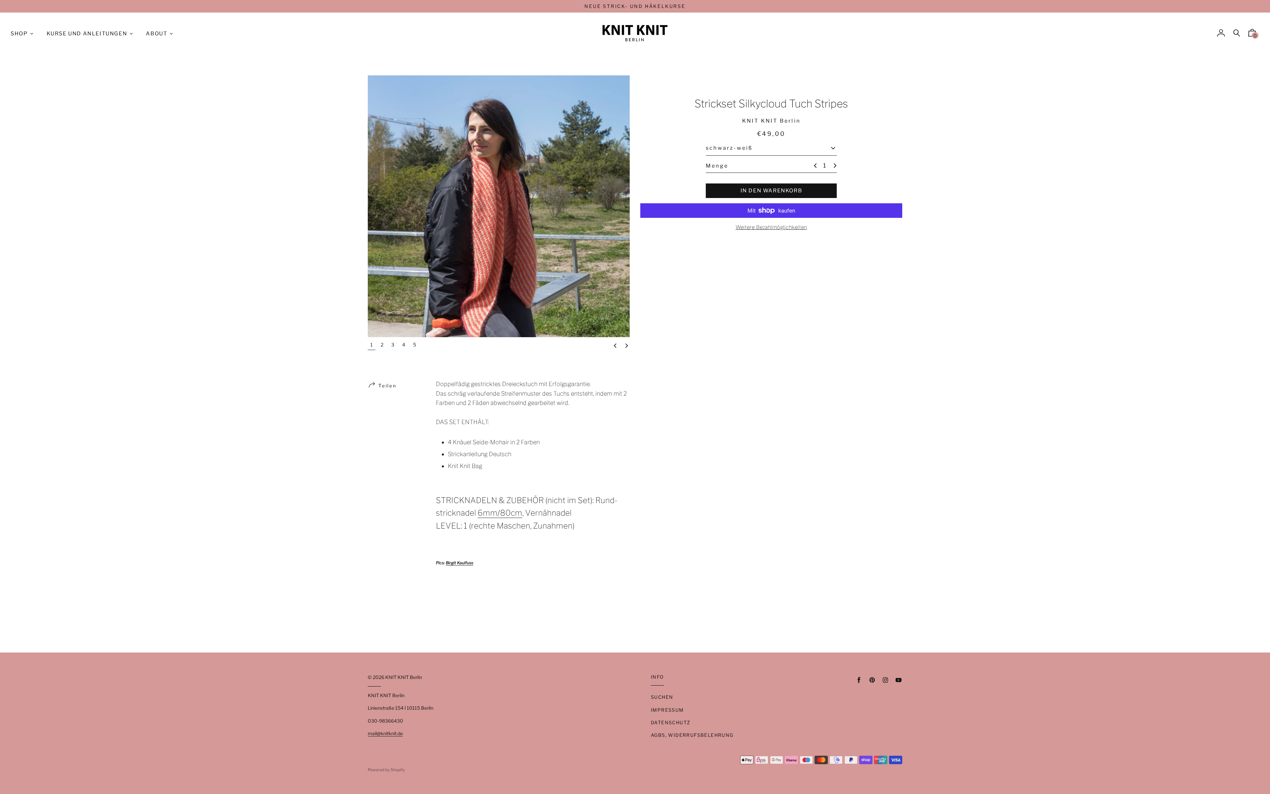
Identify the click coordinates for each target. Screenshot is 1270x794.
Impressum (667, 710)
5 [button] (414, 344)
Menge (717, 165)
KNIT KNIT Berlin (403, 677)
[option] (499, 206)
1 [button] (371, 344)
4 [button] (403, 344)
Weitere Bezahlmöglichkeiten (771, 227)
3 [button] (392, 344)
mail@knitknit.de (385, 733)
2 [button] (382, 344)
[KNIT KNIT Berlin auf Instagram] (885, 680)
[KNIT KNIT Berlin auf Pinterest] (872, 680)
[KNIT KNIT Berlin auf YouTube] (898, 680)
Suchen (662, 697)
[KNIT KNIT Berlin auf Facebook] (859, 680)
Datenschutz (670, 722)
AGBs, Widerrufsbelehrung (692, 735)
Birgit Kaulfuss (459, 562)
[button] (615, 346)
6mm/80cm (500, 513)
